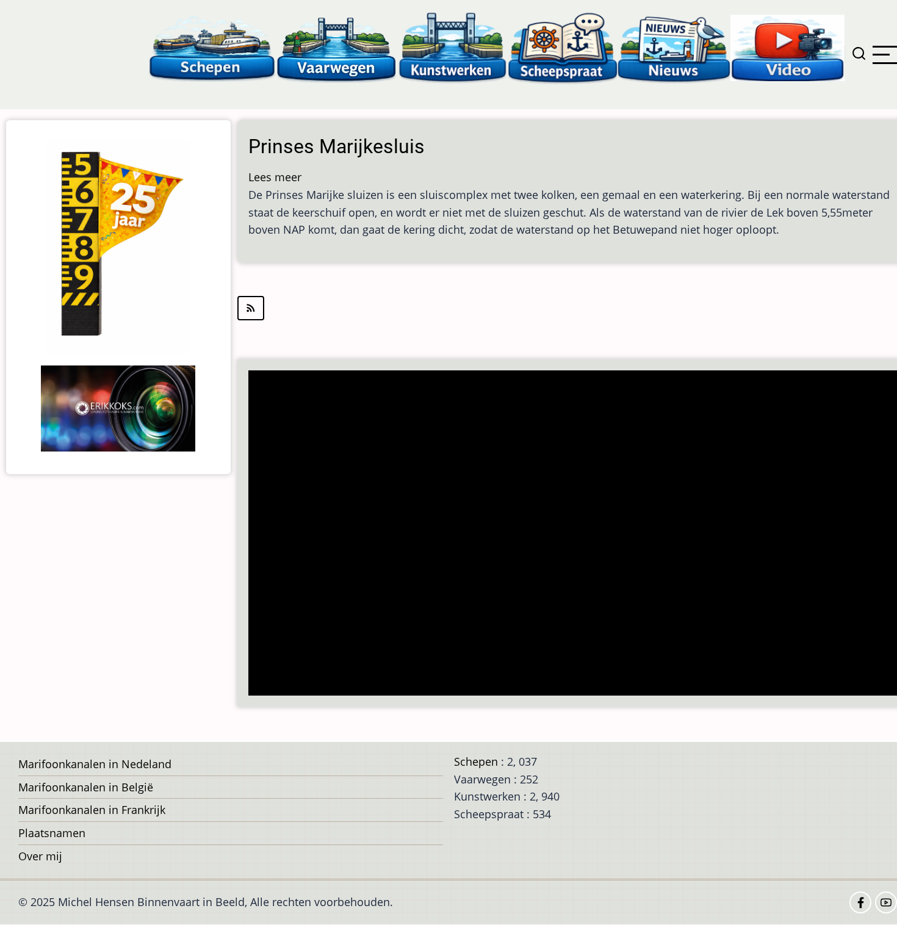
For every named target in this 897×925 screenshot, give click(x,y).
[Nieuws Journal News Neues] (674, 47)
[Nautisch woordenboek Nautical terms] (563, 47)
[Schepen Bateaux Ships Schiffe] (212, 47)
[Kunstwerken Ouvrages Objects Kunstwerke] (453, 47)
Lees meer (274, 177)
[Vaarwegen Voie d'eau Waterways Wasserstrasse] (337, 47)
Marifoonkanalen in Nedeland (94, 764)
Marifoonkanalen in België (85, 787)
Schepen (476, 761)
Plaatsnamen (51, 833)
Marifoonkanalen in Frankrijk (91, 809)
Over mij (40, 856)
